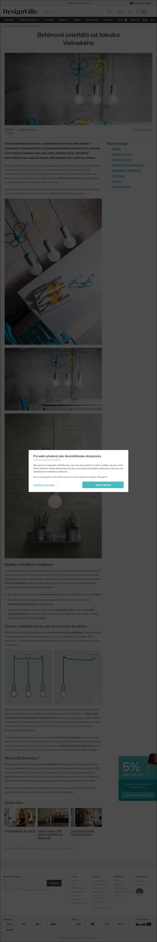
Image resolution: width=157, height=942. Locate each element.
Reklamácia (98, 892)
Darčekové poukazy (122, 892)
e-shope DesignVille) (78, 717)
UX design (63, 937)
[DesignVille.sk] (143, 924)
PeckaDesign (92, 937)
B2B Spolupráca (78, 888)
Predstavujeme (144, 129)
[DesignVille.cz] (138, 924)
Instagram (140, 880)
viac (153, 19)
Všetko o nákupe (100, 880)
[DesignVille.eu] (148, 924)
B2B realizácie (121, 186)
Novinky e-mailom (12, 876)
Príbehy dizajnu (122, 154)
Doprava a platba (100, 884)
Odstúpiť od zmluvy (101, 907)
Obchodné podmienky (97, 896)
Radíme (116, 149)
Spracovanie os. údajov (99, 902)
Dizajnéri (118, 895)
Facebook (140, 884)
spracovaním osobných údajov (37, 889)
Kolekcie (117, 880)
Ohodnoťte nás (77, 899)
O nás (74, 884)
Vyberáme (118, 176)
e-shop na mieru (77, 937)
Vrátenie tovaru (99, 888)
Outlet (116, 899)
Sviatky (117, 181)
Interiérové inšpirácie (126, 170)
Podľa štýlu (119, 884)
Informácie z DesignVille (128, 165)
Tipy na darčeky (121, 888)
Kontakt (74, 880)
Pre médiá (75, 895)
